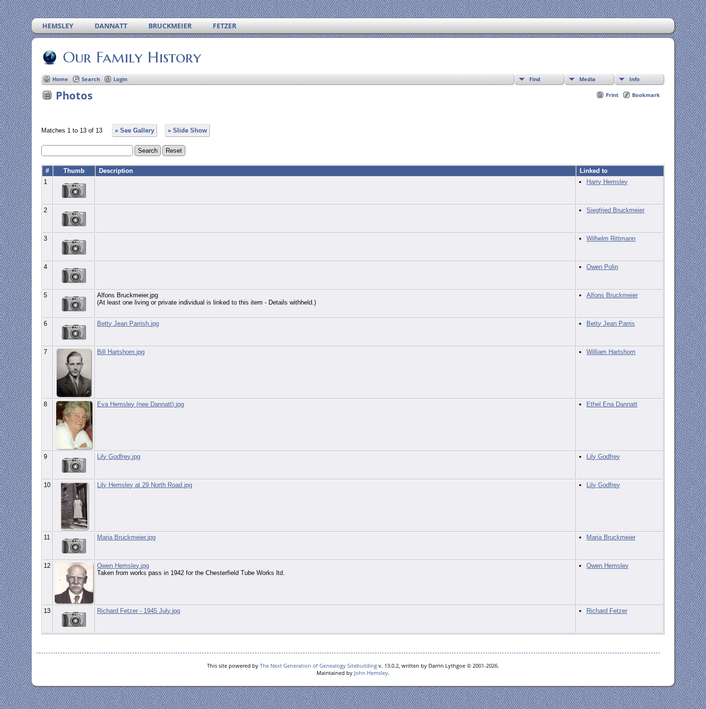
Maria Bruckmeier (610, 537)
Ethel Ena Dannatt (611, 404)
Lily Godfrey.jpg (118, 456)
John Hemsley (371, 672)
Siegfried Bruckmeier (615, 210)
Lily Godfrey (603, 456)
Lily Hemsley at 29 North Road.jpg (144, 485)
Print (612, 94)
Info (634, 79)
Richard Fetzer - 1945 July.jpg (138, 610)
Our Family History (132, 57)
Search (91, 79)
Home (60, 79)
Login (120, 79)
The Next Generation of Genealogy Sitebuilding (318, 665)
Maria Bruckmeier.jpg (126, 537)
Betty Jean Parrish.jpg (128, 323)
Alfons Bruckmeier (612, 295)
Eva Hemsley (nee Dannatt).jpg (140, 404)
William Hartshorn (610, 351)
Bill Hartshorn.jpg (121, 351)
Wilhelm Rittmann (610, 238)
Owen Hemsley (607, 565)
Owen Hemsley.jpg (123, 565)
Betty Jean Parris (610, 323)
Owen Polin (602, 266)
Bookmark (646, 94)
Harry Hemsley (607, 181)
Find (534, 79)
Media (587, 79)
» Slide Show (187, 130)
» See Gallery (134, 130)
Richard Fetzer (606, 610)
